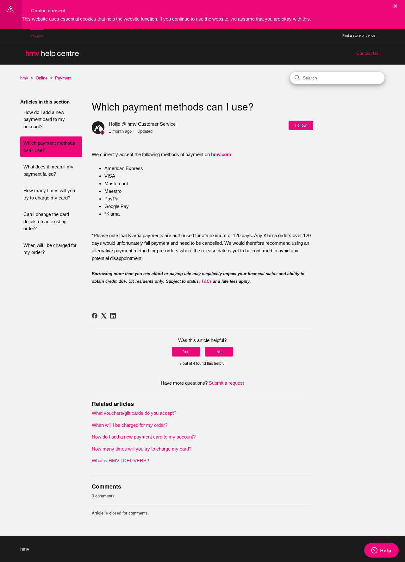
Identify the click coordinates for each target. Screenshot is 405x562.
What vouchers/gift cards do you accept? (134, 413)
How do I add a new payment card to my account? (44, 119)
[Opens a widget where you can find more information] (381, 551)
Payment (63, 78)
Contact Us (367, 53)
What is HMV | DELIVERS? (120, 460)
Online (41, 78)
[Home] (52, 53)
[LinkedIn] (113, 316)
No (218, 352)
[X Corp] (104, 316)
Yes (186, 352)
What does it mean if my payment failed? (48, 170)
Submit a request (226, 383)
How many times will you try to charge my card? (49, 194)
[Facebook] (94, 316)
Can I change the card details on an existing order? (46, 221)
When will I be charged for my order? (50, 249)
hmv (24, 78)
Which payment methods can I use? (49, 146)
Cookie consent (48, 10)
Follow (301, 125)
